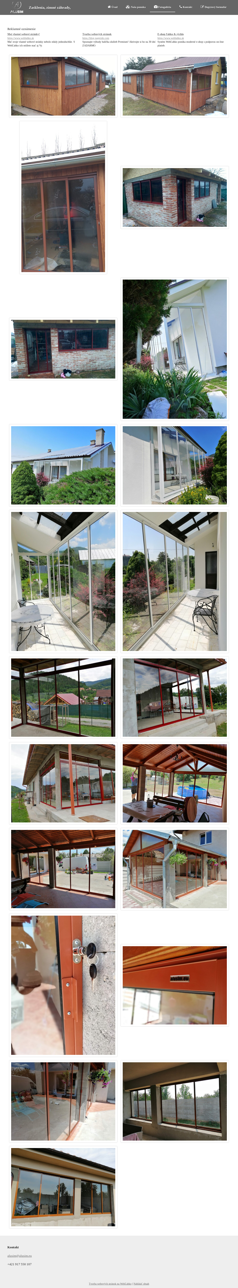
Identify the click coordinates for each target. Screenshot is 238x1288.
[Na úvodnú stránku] (16, 12)
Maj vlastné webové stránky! (23, 36)
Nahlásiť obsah (141, 1283)
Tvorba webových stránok (97, 36)
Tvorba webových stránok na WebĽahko (110, 1283)
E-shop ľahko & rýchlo (170, 36)
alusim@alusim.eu (19, 1256)
